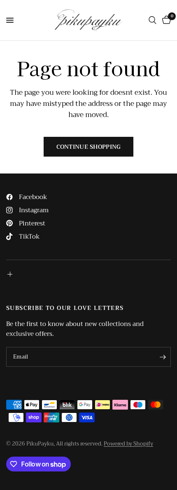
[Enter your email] (162, 357)
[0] (165, 20)
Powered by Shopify (128, 443)
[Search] (152, 20)
